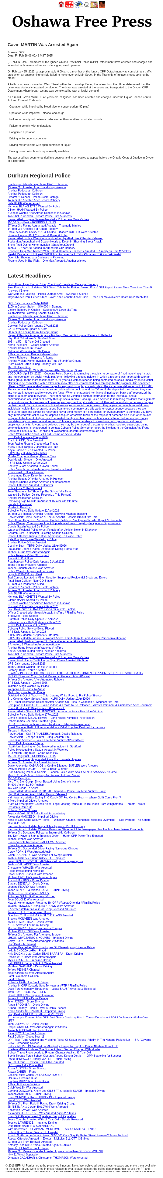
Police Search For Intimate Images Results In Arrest (40, 469)
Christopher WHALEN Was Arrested (30, 867)
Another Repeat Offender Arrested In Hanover (35, 478)
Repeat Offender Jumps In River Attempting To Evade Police (45, 536)
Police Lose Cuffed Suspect (25, 488)
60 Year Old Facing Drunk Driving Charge (33, 332)
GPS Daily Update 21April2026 (26, 663)
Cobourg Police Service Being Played (31, 628)
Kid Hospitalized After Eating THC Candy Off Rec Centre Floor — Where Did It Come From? (64, 797)
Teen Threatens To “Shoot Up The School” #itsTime (39, 491)
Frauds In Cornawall (20, 504)
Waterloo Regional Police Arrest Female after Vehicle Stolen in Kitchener (52, 529)
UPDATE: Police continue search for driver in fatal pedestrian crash (49, 724)
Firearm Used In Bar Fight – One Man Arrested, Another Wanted (47, 260)
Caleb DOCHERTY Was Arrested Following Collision (40, 854)
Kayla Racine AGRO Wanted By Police (32, 450)
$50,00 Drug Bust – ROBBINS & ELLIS (32, 222)
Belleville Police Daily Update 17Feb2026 (33, 714)
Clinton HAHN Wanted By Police (28, 209)
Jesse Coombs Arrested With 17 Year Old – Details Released (45, 1119)
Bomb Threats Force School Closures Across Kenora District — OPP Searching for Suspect (64, 1055)
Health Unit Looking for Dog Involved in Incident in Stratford (44, 746)
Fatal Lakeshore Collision (23, 976)
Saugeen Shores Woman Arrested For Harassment (39, 481)
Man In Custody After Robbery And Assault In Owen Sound (44, 775)
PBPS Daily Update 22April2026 (27, 462)
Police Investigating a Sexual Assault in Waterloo (38, 749)
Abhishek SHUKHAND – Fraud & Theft (31, 896)
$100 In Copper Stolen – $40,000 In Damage (35, 306)
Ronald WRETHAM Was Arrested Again (32, 956)
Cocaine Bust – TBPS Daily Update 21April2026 (37, 545)
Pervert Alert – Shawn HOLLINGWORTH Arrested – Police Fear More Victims (55, 711)
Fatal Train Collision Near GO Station (30, 580)
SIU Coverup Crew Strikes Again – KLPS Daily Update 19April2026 (49, 698)
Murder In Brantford (19, 507)
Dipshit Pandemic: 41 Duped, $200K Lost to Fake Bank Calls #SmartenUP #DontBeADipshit (64, 254)
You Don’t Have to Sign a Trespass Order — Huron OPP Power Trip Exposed (55, 835)
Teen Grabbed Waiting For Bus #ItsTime (32, 666)
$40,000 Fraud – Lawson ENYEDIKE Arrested (36, 1062)
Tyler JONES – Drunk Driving (26, 1001)
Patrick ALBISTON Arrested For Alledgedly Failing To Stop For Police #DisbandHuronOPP (63, 1046)
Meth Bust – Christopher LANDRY (28, 893)
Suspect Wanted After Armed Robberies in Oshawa (39, 212)
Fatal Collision (16, 979)
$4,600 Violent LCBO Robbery (26, 784)
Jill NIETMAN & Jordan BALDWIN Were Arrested (38, 1106)
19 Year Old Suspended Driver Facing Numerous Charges (43, 848)
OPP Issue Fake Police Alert (25, 1065)
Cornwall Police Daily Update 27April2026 (33, 325)
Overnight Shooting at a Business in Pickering (36, 257)
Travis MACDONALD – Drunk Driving (30, 1030)
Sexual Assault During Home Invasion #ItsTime (37, 650)
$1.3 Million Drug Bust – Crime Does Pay (33, 752)
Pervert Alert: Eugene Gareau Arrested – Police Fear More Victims (48, 219)
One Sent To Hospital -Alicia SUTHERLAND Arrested (40, 915)
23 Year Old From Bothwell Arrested (30, 1141)
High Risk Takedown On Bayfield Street (32, 338)
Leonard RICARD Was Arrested (27, 886)
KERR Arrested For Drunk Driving (28, 925)
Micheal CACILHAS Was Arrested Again (32, 877)
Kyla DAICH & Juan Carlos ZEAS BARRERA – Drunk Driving (45, 953)
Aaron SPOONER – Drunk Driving (28, 1004)
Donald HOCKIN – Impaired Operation (31, 995)
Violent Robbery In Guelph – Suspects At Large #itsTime (42, 309)
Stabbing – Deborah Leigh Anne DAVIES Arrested (38, 184)
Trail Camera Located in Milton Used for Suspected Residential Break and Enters (57, 577)
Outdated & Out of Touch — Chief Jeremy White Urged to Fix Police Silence (54, 695)
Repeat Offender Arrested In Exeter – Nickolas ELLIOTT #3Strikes (48, 1138)
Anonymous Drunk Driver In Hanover (30, 475)
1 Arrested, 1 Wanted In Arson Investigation (34, 644)
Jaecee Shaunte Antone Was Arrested (31, 568)
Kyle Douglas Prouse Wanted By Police (32, 539)
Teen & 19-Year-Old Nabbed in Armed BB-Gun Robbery (41, 247)
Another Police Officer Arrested (27, 542)
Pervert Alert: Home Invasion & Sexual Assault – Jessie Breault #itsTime (52, 517)
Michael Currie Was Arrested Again (29, 552)
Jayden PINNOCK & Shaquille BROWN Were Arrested (41, 905)
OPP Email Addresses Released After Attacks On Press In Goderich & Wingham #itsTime (63, 701)
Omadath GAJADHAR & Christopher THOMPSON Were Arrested (47, 1157)
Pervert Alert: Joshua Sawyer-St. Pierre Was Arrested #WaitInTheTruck (51, 641)
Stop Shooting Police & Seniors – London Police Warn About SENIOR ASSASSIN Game (62, 772)
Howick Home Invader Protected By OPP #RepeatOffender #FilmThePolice (54, 902)
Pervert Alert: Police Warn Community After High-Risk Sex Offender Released (55, 238)
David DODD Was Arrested (24, 1100)
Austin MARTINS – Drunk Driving (28, 880)
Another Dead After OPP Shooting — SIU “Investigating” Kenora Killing (51, 947)
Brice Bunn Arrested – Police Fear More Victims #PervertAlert (46, 740)
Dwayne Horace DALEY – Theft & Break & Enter (37, 235)
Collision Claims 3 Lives (22, 810)
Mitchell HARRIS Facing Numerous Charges (35, 928)
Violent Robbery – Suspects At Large (30, 357)
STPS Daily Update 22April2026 (27, 453)
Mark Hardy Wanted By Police (26, 692)
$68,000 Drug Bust (19, 367)
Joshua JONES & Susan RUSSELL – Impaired (36, 858)
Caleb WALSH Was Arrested (25, 1087)
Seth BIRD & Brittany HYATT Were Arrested (35, 963)
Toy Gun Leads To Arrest (23, 788)
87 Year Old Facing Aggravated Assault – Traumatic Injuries (44, 225)
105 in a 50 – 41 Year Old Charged (29, 341)
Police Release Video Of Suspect (28, 555)
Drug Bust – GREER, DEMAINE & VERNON (35, 1014)
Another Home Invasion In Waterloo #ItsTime (35, 647)
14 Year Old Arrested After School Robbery (34, 200)
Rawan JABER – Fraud (22, 1071)
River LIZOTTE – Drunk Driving (27, 1033)
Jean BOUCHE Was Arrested (26, 899)
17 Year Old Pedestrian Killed (26, 583)
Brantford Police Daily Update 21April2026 (33, 619)
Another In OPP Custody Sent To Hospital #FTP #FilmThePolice (47, 985)
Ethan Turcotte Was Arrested (25, 845)
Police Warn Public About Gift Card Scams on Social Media (44, 434)
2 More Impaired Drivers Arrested (28, 800)
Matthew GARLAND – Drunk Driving (30, 966)
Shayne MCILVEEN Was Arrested (28, 918)
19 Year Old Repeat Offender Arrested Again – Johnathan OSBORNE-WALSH (55, 1151)
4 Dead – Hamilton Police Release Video (33, 354)
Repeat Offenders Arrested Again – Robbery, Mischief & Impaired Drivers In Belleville (60, 335)
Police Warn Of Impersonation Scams (31, 571)
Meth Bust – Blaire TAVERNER (27, 992)
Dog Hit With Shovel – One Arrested (30, 459)
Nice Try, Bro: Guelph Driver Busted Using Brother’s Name (44, 781)
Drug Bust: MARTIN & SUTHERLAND (31, 1125)
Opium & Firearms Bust (22, 1078)
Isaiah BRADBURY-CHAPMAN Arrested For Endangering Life (45, 861)
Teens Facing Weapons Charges (28, 564)
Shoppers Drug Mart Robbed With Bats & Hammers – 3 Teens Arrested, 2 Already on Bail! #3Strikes (69, 251)
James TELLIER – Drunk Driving (28, 998)
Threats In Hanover (19, 730)
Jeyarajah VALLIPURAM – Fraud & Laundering (36, 813)
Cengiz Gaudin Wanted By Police (28, 526)
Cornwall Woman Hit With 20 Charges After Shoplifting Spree (45, 370)
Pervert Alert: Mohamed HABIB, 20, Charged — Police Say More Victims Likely (57, 791)
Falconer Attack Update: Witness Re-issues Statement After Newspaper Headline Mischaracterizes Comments (75, 829)
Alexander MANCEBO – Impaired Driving (33, 816)
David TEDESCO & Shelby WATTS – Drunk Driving (39, 1058)
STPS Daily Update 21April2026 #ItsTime (33, 634)
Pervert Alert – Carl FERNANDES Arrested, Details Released (45, 733)
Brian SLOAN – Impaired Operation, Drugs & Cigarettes (42, 1116)
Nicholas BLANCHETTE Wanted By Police (34, 206)
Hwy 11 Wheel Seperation (23, 1154)
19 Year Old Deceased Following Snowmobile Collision (41, 832)
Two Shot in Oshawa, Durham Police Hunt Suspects (40, 216)
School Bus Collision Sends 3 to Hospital (33, 1132)
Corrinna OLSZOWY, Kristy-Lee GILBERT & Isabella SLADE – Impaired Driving (56, 1090)
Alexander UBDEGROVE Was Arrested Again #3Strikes (42, 1113)
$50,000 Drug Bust (19, 778)
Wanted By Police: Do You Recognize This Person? (39, 494)
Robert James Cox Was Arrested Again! (32, 721)
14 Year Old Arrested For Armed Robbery (33, 228)
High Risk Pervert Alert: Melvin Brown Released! (37, 794)
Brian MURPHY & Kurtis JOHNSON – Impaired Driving (41, 1097)
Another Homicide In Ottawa (25, 348)
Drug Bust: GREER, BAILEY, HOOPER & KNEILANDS (42, 609)
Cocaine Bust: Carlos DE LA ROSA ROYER (35, 1074)
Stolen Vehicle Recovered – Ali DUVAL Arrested (37, 842)
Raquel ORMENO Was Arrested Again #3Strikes (37, 1027)
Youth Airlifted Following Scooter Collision (33, 313)
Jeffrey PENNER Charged (23, 969)
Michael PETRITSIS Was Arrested (29, 931)
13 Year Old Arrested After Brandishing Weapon (37, 187)
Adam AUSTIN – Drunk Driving (26, 1068)
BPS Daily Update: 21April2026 (27, 631)
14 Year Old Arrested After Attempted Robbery (36, 679)
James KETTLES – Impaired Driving (30, 912)
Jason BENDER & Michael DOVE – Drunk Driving (38, 890)
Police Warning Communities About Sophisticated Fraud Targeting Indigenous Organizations (64, 523)
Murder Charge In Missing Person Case (32, 456)
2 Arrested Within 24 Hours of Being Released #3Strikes (42, 909)
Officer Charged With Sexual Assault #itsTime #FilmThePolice (46, 612)
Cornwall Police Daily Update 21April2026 (33, 606)
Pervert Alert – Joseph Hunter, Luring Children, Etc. (39, 737)
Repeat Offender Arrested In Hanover (30, 485)
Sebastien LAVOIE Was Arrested (28, 1109)
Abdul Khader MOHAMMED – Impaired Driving (36, 1011)
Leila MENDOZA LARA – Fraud (27, 950)
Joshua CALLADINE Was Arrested (29, 864)
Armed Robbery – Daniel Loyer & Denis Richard (37, 1007)
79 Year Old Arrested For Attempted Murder (34, 934)
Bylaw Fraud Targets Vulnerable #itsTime (33, 446)
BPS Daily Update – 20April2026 (28, 682)
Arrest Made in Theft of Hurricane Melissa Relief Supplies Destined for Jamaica (56, 727)
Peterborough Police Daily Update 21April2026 (36, 561)
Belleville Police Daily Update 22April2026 (33, 510)
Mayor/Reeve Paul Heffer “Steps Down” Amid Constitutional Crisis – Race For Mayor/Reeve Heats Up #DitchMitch (78, 297)
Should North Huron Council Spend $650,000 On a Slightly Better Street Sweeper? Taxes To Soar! (68, 1135)
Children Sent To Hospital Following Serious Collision (40, 532)
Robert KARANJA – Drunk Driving (28, 982)
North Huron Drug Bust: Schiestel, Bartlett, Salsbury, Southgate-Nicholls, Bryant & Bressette (65, 520)
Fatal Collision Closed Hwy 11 (26, 1036)
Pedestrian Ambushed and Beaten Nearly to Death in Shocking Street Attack (55, 241)
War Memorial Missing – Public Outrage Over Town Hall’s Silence (48, 293)
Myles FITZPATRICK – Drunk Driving (30, 921)
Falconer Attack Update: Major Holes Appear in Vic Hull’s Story (46, 826)
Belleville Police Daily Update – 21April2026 (34, 622)
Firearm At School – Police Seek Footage (33, 196)
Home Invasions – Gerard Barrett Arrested (33, 344)
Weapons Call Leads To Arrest (26, 689)
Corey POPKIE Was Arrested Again (29, 851)
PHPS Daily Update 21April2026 (27, 625)
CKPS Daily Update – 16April (26, 743)
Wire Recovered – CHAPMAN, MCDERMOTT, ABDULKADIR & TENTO (52, 1129)
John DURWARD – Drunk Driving (28, 1023)
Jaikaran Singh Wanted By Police (28, 686)
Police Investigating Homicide (26, 870)
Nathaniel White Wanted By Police (29, 351)
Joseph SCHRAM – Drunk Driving (28, 1148)
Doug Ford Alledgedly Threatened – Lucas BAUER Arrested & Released (52, 988)
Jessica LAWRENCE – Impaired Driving (32, 1122)
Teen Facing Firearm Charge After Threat (33, 443)
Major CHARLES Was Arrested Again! (31, 972)
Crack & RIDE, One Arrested (25, 440)
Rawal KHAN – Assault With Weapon (30, 874)
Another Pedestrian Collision (25, 190)
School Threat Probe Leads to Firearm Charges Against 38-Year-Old (49, 1052)
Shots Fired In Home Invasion (26, 472)
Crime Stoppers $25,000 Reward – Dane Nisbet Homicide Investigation (51, 717)
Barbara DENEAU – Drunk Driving (28, 883)
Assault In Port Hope (20, 558)
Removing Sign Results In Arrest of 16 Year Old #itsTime (43, 501)
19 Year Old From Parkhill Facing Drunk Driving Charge (41, 1103)
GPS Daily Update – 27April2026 (28, 303)
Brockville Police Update (23, 615)
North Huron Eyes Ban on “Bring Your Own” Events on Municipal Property (53, 284)
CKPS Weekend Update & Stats (27, 328)
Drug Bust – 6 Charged (22, 944)
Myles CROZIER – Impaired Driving (29, 960)
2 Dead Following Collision (24, 1084)
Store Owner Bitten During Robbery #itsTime (35, 364)
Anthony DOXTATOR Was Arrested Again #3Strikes (39, 1145)
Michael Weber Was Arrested (25, 839)
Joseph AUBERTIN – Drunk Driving (29, 1094)
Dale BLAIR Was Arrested (23, 203)
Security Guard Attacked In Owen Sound (33, 466)
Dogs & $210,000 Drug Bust (25, 574)
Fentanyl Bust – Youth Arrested (27, 670)
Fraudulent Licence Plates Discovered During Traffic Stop (43, 548)
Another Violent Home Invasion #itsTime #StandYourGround (44, 360)
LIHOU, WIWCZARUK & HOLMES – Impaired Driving (40, 937)
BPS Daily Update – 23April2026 (28, 437)
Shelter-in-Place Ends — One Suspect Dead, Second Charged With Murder (54, 1049)
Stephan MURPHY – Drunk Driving (29, 1081)
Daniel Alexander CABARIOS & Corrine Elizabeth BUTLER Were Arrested (53, 232)
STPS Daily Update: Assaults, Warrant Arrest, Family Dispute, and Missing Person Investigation (67, 638)
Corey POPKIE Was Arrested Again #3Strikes (36, 941)
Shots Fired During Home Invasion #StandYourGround (41, 244)
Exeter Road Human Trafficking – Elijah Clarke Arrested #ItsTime (48, 660)
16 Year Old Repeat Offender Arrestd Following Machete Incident (47, 513)
